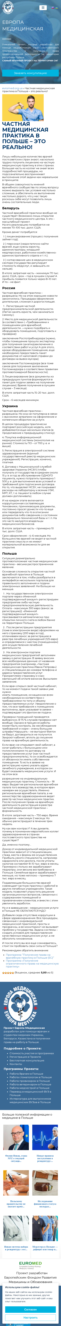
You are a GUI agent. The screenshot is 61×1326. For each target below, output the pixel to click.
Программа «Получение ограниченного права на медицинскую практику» (32, 963)
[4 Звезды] (10, 973)
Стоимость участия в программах (32, 1053)
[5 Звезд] (13, 973)
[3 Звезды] (8, 973)
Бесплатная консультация (27, 1060)
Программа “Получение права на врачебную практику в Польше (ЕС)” (30, 956)
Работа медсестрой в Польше (29, 1087)
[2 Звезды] (6, 973)
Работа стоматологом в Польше (31, 1077)
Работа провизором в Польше (30, 1080)
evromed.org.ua (12, 88)
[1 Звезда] (3, 973)
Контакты (16, 1064)
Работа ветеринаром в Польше (30, 1084)
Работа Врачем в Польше (26, 1073)
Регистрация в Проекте (25, 1056)
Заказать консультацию (30, 73)
